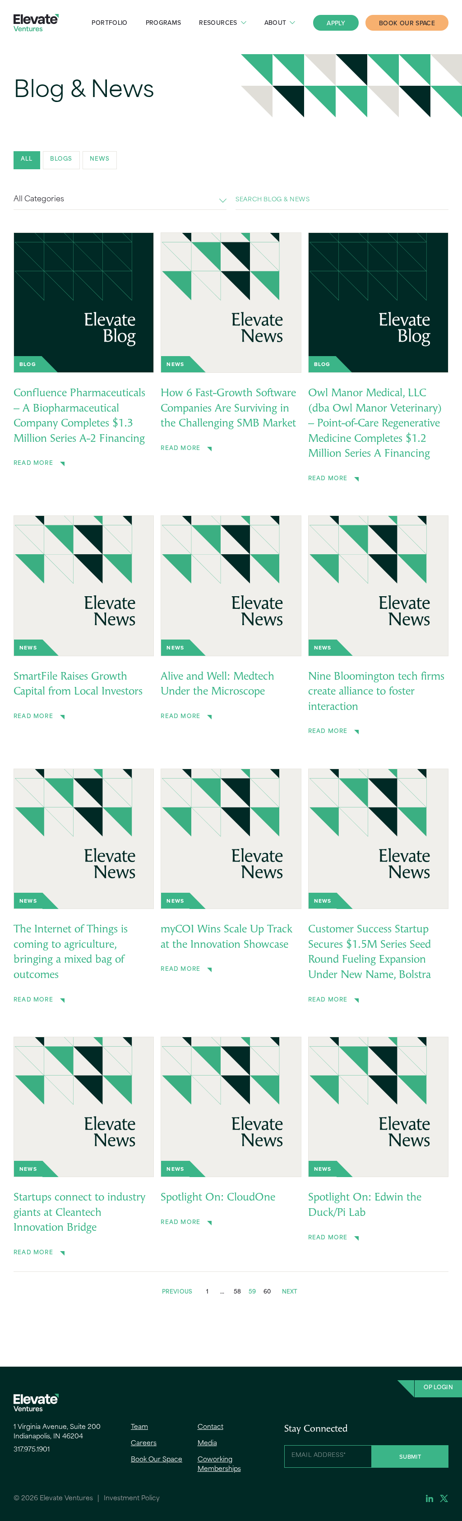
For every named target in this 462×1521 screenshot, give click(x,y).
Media (207, 1443)
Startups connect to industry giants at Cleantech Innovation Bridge (79, 1212)
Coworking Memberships (219, 1464)
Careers (144, 1443)
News (100, 159)
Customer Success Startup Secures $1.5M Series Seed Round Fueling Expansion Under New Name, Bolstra (369, 952)
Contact (210, 1427)
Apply (336, 23)
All (27, 159)
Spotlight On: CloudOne (218, 1197)
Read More (33, 463)
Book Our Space (407, 23)
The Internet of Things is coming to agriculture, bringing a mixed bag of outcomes (71, 952)
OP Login (438, 1388)
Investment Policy (132, 1498)
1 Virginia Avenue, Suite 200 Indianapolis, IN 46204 (57, 1432)
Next (290, 1292)
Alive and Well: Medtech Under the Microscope (217, 685)
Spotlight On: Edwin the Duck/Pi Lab (364, 1205)
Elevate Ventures (36, 23)
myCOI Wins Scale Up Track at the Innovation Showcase (226, 937)
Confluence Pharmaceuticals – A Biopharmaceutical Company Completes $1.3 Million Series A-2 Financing (79, 416)
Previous (177, 1292)
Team (139, 1427)
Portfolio (109, 22)
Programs (163, 22)
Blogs (61, 159)
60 (267, 1292)
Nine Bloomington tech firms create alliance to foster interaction (376, 692)
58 (237, 1292)
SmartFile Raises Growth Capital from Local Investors (78, 685)
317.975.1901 (32, 1450)
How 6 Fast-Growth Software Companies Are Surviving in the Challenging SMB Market (228, 408)
